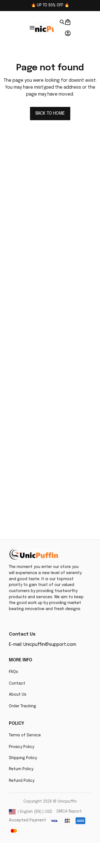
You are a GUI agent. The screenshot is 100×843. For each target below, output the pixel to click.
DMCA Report (69, 811)
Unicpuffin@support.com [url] (49, 644)
